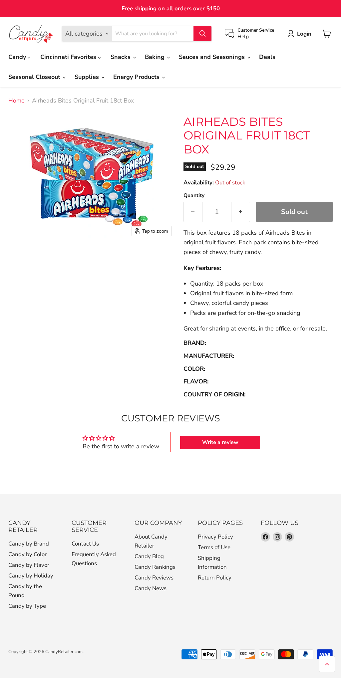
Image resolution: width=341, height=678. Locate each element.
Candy (18, 57)
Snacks (121, 57)
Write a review (220, 442)
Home (16, 100)
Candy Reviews (154, 577)
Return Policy (214, 577)
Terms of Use (214, 547)
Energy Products (137, 77)
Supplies (88, 77)
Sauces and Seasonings (212, 57)
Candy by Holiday (30, 575)
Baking (155, 57)
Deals (267, 57)
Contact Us (85, 544)
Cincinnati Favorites (69, 57)
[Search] (202, 33)
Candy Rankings (155, 567)
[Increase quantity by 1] (240, 212)
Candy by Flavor (28, 565)
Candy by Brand (28, 544)
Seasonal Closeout (35, 77)
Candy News (151, 588)
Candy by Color (27, 554)
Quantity (193, 195)
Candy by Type (27, 606)
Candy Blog (149, 556)
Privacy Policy (215, 537)
